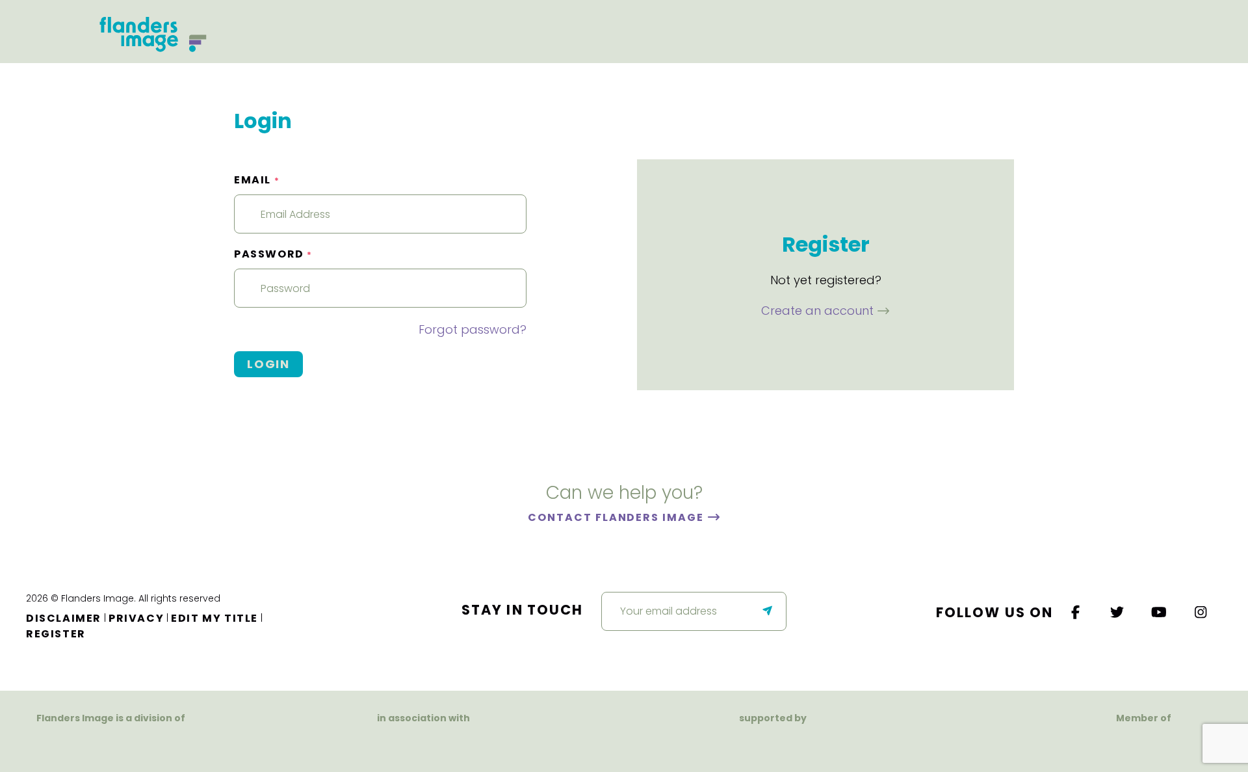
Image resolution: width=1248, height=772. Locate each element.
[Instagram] (1201, 612)
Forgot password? (472, 329)
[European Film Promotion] (1144, 743)
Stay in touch (522, 609)
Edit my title (214, 618)
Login (268, 364)
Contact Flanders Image (617, 517)
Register (56, 633)
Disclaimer (63, 618)
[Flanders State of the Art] (728, 743)
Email (257, 179)
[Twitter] (1118, 612)
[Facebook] (1075, 612)
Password (273, 253)
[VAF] (111, 743)
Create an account (819, 310)
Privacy (136, 618)
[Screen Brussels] (840, 743)
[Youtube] (1159, 612)
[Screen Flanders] (423, 743)
